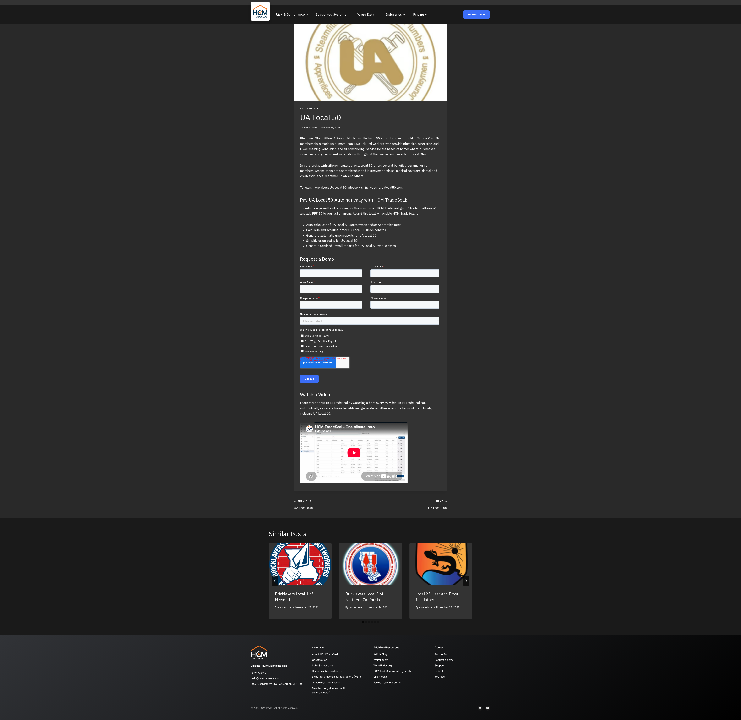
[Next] (466, 581)
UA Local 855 (303, 505)
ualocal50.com (392, 187)
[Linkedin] (480, 708)
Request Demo (476, 14)
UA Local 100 (437, 505)
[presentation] (300, 564)
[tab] (363, 622)
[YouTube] (487, 708)
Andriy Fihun (310, 127)
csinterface (285, 607)
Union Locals (309, 108)
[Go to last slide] (275, 581)
